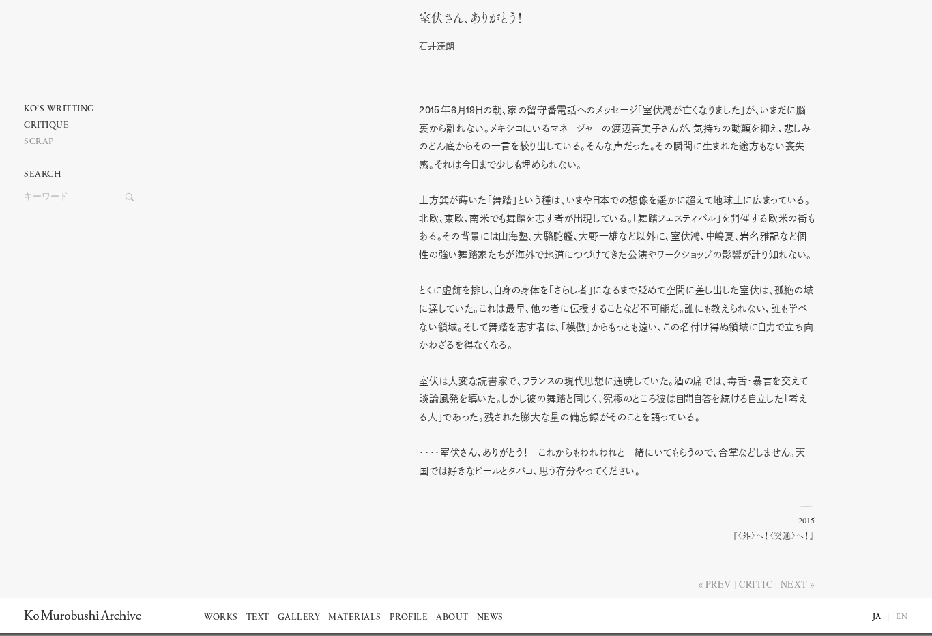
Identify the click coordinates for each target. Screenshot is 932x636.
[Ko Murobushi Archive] (82, 615)
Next (794, 583)
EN (902, 617)
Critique (46, 125)
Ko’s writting (59, 108)
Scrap (39, 141)
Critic (755, 583)
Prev (718, 583)
